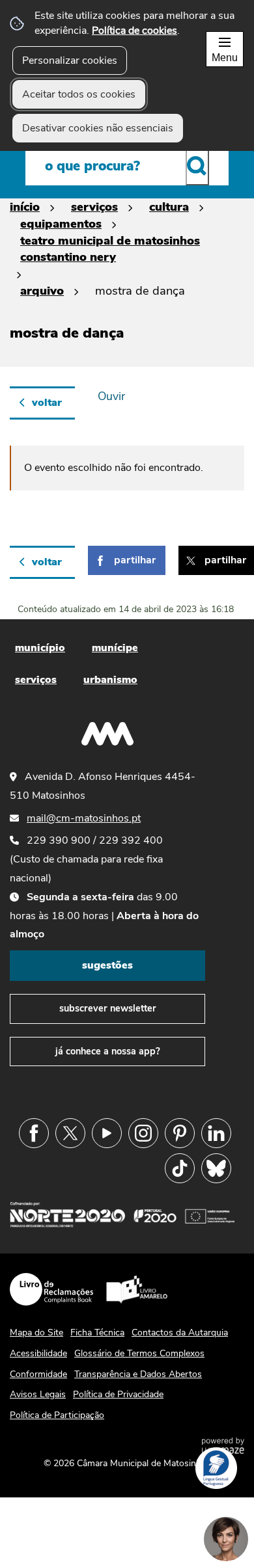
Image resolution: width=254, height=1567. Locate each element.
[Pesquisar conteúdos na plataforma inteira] (197, 165)
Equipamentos (61, 223)
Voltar (47, 402)
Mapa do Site (36, 1332)
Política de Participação (57, 1415)
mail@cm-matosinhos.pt (84, 818)
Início (25, 206)
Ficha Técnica (97, 1332)
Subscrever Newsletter (107, 1008)
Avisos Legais (38, 1394)
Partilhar (135, 560)
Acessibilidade (38, 1353)
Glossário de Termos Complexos (139, 1353)
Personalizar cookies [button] (69, 60)
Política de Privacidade (118, 1394)
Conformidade (38, 1374)
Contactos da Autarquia (180, 1332)
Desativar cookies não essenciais (97, 128)
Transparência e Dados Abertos (138, 1374)
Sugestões (107, 965)
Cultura (169, 206)
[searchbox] (127, 165)
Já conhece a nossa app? (107, 1051)
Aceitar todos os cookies (78, 94)
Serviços (94, 206)
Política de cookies (134, 30)
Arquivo (42, 290)
